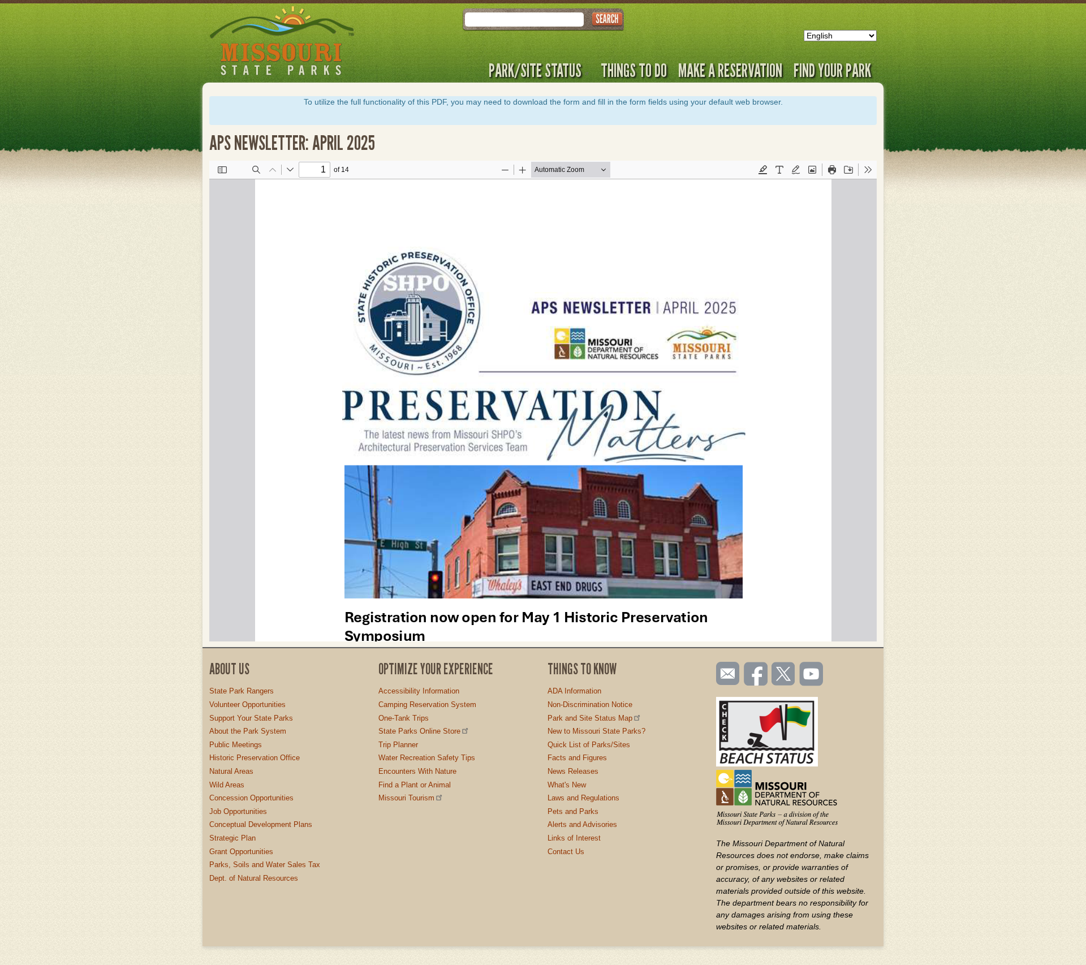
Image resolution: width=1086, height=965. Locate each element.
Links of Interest (574, 838)
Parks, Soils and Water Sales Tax (264, 864)
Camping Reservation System (427, 704)
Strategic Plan (232, 838)
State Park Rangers (241, 691)
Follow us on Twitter (782, 675)
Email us (725, 674)
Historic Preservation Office (254, 757)
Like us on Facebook (756, 675)
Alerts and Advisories (582, 824)
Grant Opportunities (241, 851)
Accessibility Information (418, 691)
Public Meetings (235, 744)
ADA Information (574, 691)
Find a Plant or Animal (414, 785)
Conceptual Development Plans (260, 824)
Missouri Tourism (406, 798)
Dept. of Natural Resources (253, 878)
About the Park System (247, 731)
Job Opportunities (238, 811)
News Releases (573, 771)
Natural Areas (231, 771)
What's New (567, 785)
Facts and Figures (577, 757)
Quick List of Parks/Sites (589, 744)
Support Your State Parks (251, 718)
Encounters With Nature (417, 771)
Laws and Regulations (583, 798)
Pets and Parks (573, 811)
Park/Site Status (535, 70)
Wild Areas (226, 785)
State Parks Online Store (419, 731)
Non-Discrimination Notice (590, 704)
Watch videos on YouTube (811, 675)
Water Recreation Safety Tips (426, 757)
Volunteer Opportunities (247, 704)
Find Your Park (832, 70)
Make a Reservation (730, 70)
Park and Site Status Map (590, 718)
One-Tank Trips (403, 718)
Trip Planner (398, 744)
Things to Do (634, 70)
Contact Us (566, 851)
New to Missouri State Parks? (596, 731)
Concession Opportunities (251, 798)
